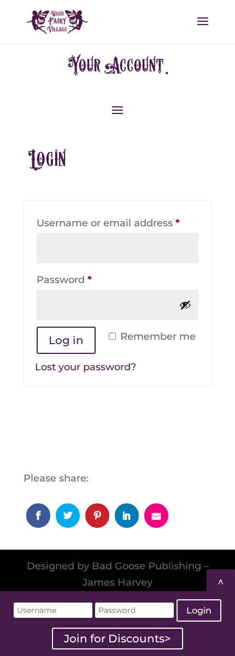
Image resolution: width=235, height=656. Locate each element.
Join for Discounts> (117, 638)
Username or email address (117, 222)
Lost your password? (85, 367)
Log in (66, 340)
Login (199, 610)
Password (87, 279)
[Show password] (185, 305)
